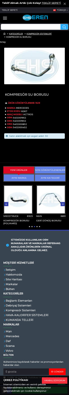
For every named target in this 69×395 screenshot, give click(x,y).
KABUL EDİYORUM (55, 380)
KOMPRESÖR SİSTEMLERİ (39, 34)
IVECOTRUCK (10, 216)
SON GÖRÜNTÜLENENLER (50, 170)
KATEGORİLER (16, 34)
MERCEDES (22, 108)
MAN (39, 216)
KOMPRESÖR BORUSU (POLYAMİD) (16, 222)
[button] (6, 204)
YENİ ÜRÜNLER (18, 170)
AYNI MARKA (19, 177)
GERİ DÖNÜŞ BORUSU (48, 220)
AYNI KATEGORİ (50, 177)
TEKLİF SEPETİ (51, 2)
